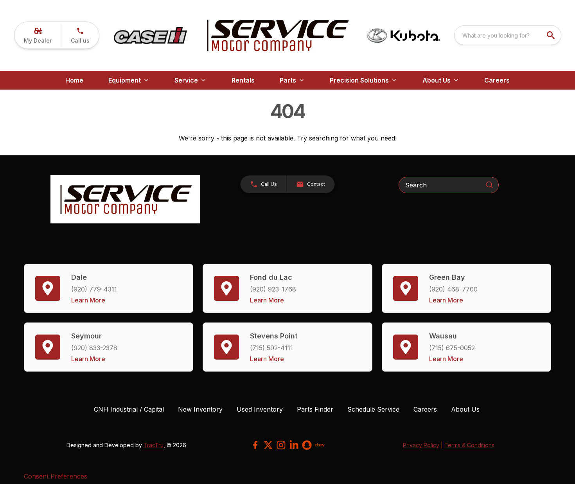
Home (74, 80)
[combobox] (508, 35)
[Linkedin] (294, 445)
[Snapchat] (307, 445)
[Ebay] (320, 445)
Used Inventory (260, 409)
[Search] (489, 185)
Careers (425, 409)
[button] (80, 35)
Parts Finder (315, 409)
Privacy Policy (421, 445)
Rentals (243, 80)
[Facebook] (255, 445)
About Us (465, 409)
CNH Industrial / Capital (129, 409)
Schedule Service (373, 409)
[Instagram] (281, 445)
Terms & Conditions (469, 445)
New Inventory (200, 409)
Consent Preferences (55, 476)
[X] (268, 445)
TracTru (154, 445)
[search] (551, 35)
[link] (37, 35)
